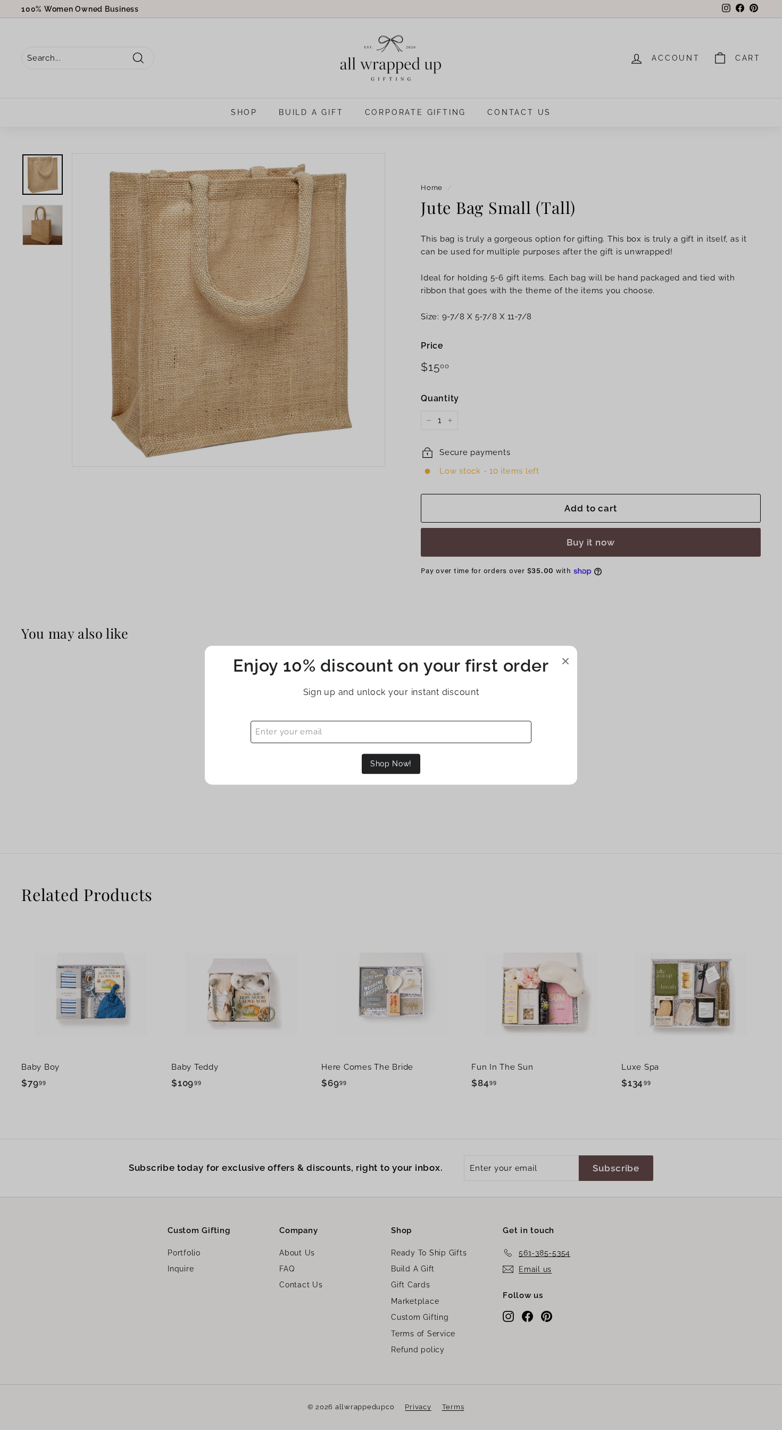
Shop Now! (391, 763)
